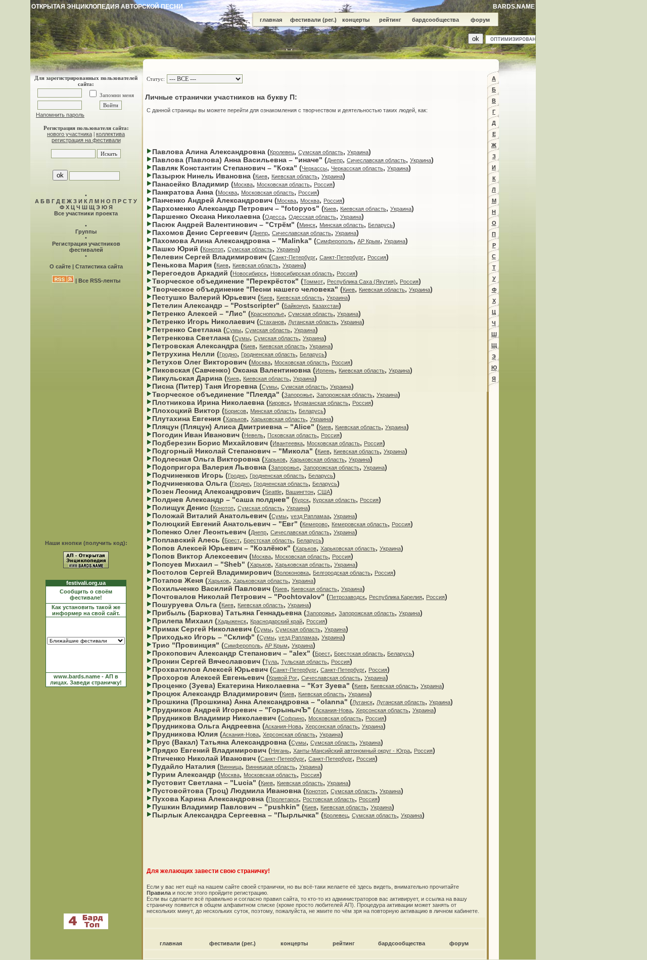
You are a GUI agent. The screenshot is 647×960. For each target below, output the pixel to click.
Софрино (292, 718)
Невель (253, 435)
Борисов (235, 411)
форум (480, 20)
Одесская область (312, 217)
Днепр (335, 160)
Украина (357, 152)
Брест (232, 540)
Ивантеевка (287, 443)
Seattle (273, 492)
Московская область (283, 184)
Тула (271, 662)
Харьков (236, 419)
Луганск (362, 702)
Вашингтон (299, 492)
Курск (301, 500)
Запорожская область (344, 395)
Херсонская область (382, 710)
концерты (355, 20)
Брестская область (268, 540)
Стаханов (271, 322)
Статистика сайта (99, 266)
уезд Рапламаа (310, 516)
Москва (243, 184)
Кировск (279, 403)
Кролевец (282, 152)
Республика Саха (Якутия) (361, 282)
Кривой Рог (283, 678)
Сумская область (320, 152)
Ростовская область (329, 799)
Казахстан (325, 306)
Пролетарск (283, 799)
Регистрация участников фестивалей (86, 247)
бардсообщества (435, 20)
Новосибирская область (301, 273)
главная (271, 20)
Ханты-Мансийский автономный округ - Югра (351, 751)
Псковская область (292, 435)
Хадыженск (231, 621)
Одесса (275, 217)
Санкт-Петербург (293, 257)
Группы (86, 231)
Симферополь (334, 241)
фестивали (305, 20)
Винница (231, 767)
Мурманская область (321, 403)
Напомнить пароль (60, 115)
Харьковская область (278, 419)
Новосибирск (249, 273)
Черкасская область (357, 168)
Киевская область (294, 176)
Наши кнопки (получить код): (86, 543)
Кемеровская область (360, 524)
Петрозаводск (347, 597)
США (323, 492)
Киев (261, 176)
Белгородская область (342, 573)
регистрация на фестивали (86, 140)
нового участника (69, 134)
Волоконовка (292, 573)
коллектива (110, 134)
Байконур (296, 306)
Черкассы (314, 168)
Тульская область (304, 662)
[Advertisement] (315, 130)
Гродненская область (268, 354)
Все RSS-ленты (99, 281)
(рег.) (329, 20)
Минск (307, 225)
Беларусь (380, 225)
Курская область (334, 500)
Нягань (280, 751)
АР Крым (368, 241)
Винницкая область (270, 767)
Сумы (233, 330)
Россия (323, 184)
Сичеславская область (376, 160)
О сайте (60, 266)
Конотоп (213, 249)
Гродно (228, 354)
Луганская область (312, 322)
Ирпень (325, 371)
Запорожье (298, 395)
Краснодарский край (276, 621)
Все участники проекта (86, 213)
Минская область (341, 225)
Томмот (313, 282)
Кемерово (315, 524)
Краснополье (267, 314)
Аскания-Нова (333, 710)
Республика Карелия (395, 597)
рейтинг (390, 20)
